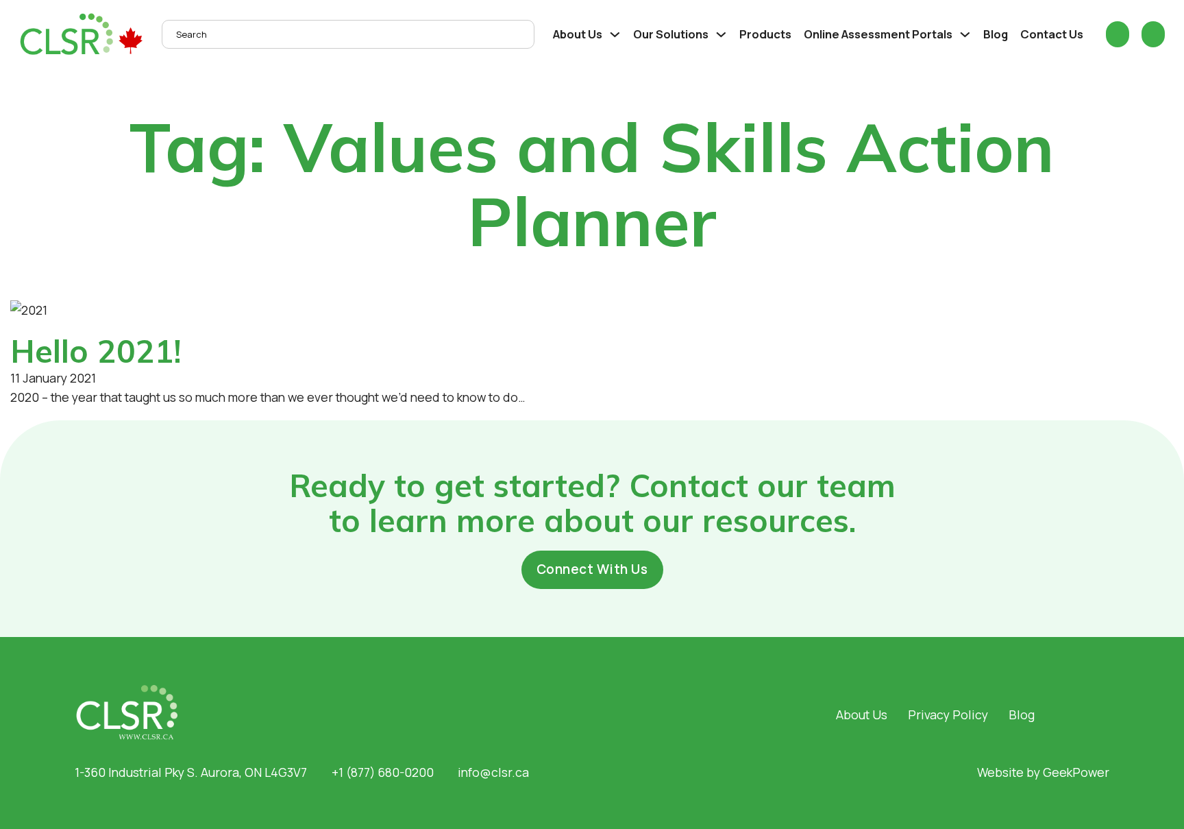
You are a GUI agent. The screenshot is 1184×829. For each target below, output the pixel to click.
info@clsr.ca (493, 772)
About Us (577, 34)
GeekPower (1076, 772)
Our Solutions (670, 34)
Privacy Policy (948, 714)
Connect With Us (592, 569)
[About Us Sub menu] (615, 34)
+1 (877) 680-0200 (383, 772)
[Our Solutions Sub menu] (721, 34)
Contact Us (1051, 34)
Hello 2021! (95, 350)
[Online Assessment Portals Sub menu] (965, 34)
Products (765, 34)
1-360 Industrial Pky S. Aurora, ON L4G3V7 (191, 772)
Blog (995, 34)
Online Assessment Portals (878, 34)
